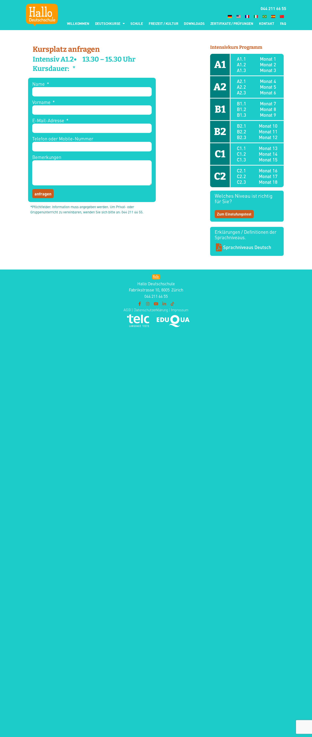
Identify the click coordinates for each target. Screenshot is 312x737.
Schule (136, 23)
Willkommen (78, 23)
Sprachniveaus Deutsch (247, 247)
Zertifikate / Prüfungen (231, 23)
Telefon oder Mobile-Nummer (62, 139)
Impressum (179, 310)
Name (39, 84)
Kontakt (266, 23)
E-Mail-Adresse (48, 120)
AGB (127, 310)
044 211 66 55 (273, 8)
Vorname (42, 102)
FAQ (283, 23)
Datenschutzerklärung (150, 310)
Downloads (194, 23)
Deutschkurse (108, 23)
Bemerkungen (46, 157)
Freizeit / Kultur (163, 23)
